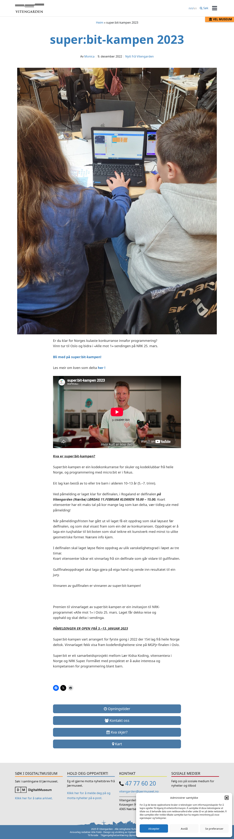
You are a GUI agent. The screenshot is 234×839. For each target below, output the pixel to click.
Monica (89, 56)
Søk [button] (205, 8)
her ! (101, 367)
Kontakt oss (119, 720)
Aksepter (153, 828)
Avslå (184, 828)
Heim (99, 23)
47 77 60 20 (140, 783)
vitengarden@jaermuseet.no (139, 791)
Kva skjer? (119, 732)
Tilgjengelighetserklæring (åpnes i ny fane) (123, 835)
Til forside (93, 835)
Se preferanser (214, 828)
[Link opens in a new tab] (33, 790)
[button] (227, 797)
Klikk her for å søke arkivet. (34, 798)
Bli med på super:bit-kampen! (77, 357)
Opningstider (118, 708)
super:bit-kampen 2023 (117, 39)
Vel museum (222, 19)
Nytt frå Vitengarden (139, 56)
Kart (118, 743)
